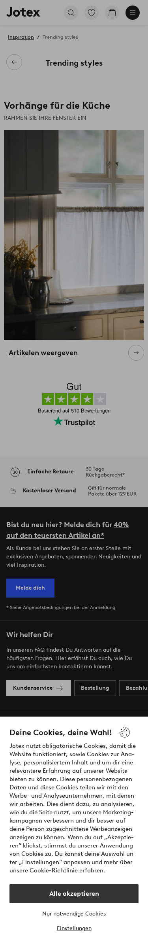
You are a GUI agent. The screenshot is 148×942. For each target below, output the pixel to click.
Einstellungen (74, 928)
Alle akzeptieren (74, 893)
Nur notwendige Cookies (74, 913)
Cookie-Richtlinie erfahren (66, 870)
